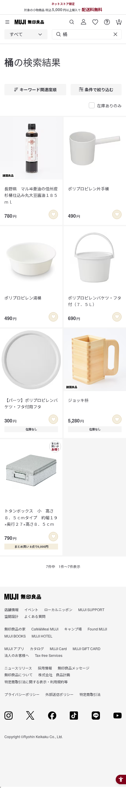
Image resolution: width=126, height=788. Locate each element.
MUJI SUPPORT (91, 609)
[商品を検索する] (72, 20)
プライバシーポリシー (22, 694)
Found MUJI (97, 628)
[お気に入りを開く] (95, 20)
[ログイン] (83, 20)
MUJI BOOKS (15, 635)
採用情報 (45, 667)
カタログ (37, 648)
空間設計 (11, 616)
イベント (31, 609)
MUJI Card (58, 648)
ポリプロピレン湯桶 (22, 298)
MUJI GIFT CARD (87, 648)
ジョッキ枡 (78, 400)
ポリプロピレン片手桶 (88, 189)
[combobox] (25, 34)
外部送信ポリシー (59, 694)
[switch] (53, 214)
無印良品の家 (14, 628)
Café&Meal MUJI (44, 628)
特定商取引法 (90, 694)
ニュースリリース (18, 667)
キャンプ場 (73, 628)
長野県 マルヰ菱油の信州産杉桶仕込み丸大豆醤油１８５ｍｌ (31, 195)
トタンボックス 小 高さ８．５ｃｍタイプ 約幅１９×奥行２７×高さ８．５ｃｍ (31, 517)
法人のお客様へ (16, 655)
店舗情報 (11, 609)
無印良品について (18, 674)
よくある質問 (34, 616)
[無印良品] (22, 597)
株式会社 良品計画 (54, 674)
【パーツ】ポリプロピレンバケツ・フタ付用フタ (31, 403)
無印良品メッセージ (73, 667)
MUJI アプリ (14, 648)
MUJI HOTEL (42, 635)
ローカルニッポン (58, 609)
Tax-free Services (48, 655)
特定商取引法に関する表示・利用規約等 (36, 681)
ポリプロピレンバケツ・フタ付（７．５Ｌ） (94, 301)
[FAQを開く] (107, 20)
